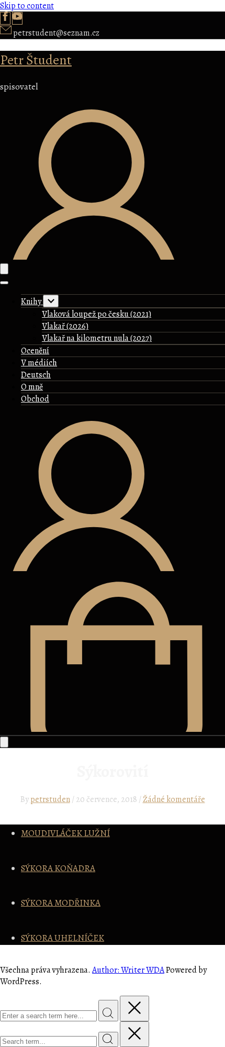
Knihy (32, 301)
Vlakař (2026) (65, 326)
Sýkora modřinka (60, 903)
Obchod (35, 399)
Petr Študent (36, 60)
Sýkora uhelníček (62, 938)
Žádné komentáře (174, 799)
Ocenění (35, 351)
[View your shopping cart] (112, 729)
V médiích (39, 363)
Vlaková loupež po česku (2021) (96, 314)
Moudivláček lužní (65, 833)
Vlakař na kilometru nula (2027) (97, 338)
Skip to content (27, 6)
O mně (32, 387)
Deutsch (36, 375)
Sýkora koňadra (58, 868)
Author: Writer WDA (128, 970)
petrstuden (50, 799)
